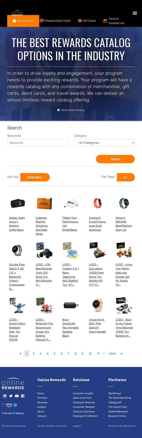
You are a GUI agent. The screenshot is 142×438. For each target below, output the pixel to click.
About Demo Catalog (73, 110)
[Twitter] (11, 396)
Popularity (34, 177)
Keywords (14, 135)
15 (125, 177)
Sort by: (13, 176)
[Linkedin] (5, 396)
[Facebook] (23, 396)
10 (90, 353)
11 (98, 353)
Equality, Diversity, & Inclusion (52, 426)
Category (80, 135)
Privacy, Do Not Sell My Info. (122, 426)
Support (77, 426)
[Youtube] (17, 396)
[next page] (121, 353)
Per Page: (109, 176)
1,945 (112, 353)
